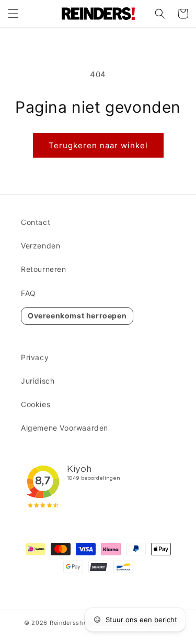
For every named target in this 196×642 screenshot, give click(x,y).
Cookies (35, 404)
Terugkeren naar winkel (98, 145)
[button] (13, 13)
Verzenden (40, 245)
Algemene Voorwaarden (64, 427)
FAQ (28, 293)
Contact (35, 222)
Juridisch (37, 380)
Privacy (35, 357)
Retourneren (43, 269)
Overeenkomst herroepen (77, 315)
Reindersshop (70, 622)
